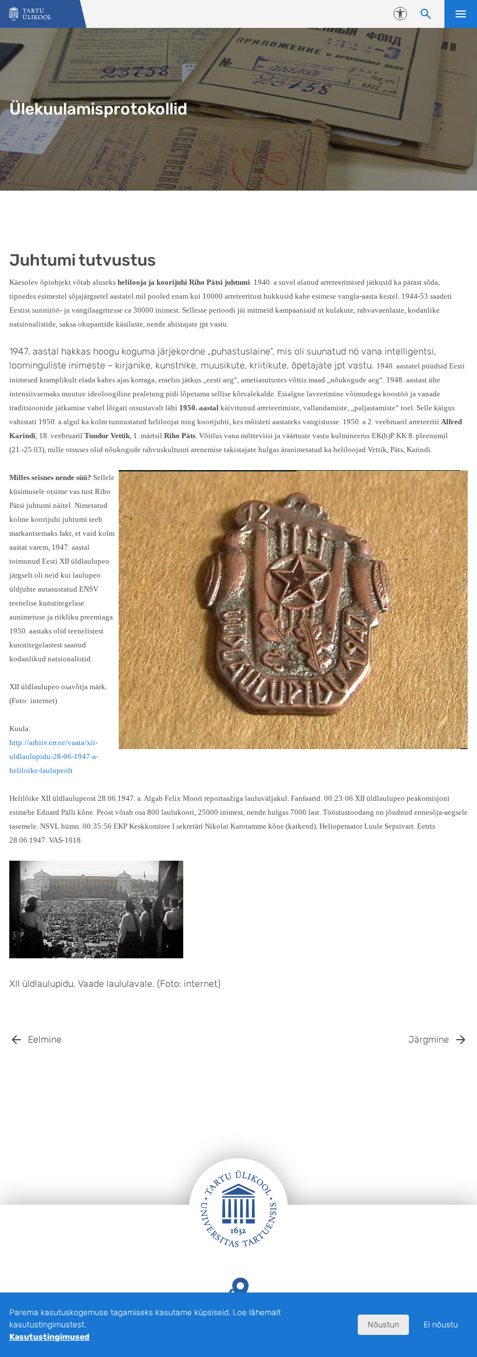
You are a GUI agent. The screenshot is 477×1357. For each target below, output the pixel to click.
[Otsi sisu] (426, 14)
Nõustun (383, 1325)
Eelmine (45, 1039)
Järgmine (428, 1039)
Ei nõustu (440, 1325)
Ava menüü (460, 14)
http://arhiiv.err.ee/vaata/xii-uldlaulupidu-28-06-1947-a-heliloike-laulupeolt (53, 756)
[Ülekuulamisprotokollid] (30, 14)
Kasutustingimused (49, 1337)
